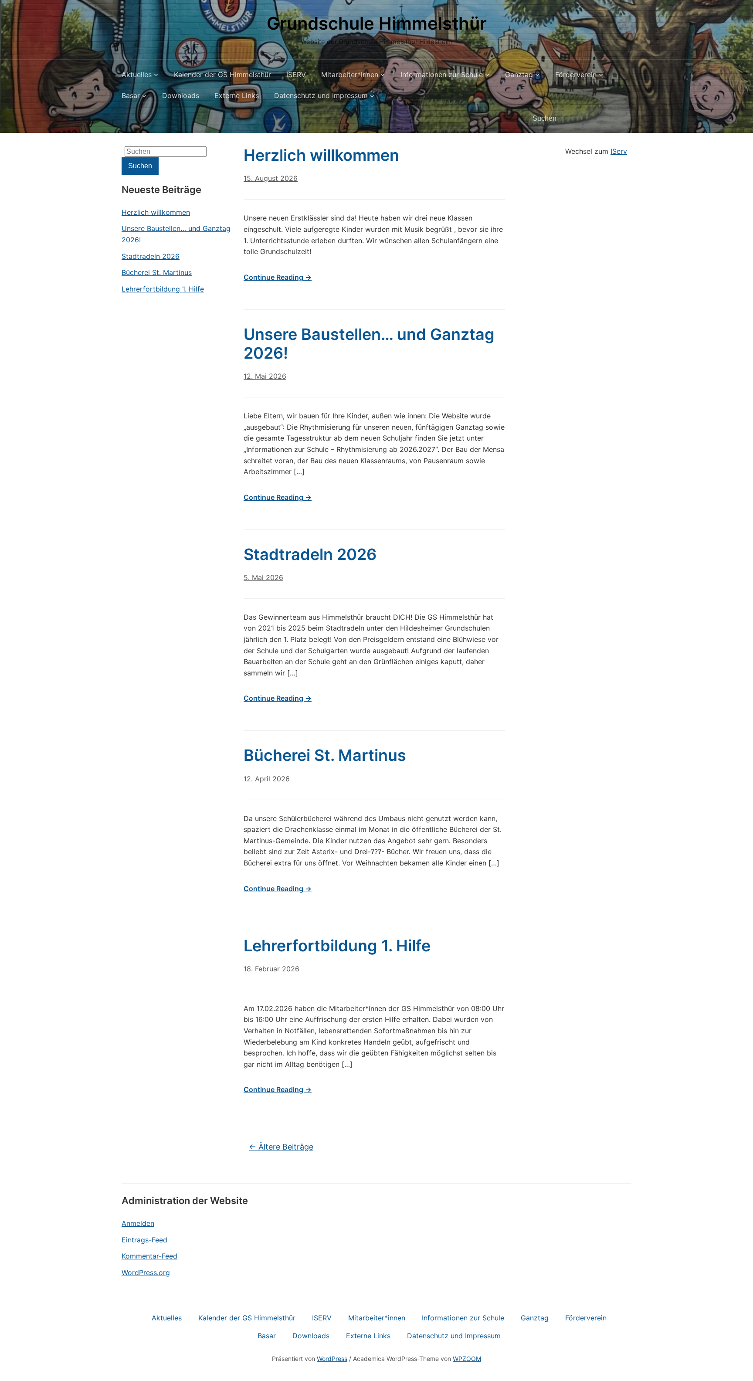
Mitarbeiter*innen (349, 74)
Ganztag (519, 74)
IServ (619, 151)
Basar (131, 95)
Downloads (180, 95)
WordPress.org (146, 1272)
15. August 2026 (271, 178)
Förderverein (576, 74)
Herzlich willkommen (156, 212)
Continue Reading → (278, 277)
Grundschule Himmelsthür (377, 23)
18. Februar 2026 (271, 968)
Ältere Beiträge (281, 1146)
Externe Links (236, 95)
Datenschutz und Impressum (321, 95)
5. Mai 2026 (263, 577)
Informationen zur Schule (441, 74)
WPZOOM (467, 1358)
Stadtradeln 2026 (151, 256)
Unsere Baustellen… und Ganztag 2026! (176, 234)
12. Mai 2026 (265, 376)
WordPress (332, 1358)
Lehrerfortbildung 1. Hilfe (163, 289)
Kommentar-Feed (149, 1256)
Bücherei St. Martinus (157, 272)
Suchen (620, 118)
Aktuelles (137, 74)
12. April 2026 (267, 778)
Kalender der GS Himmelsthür (222, 74)
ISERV (296, 74)
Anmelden (138, 1223)
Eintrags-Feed (144, 1239)
